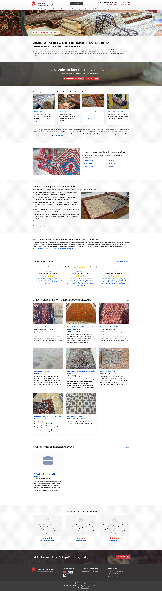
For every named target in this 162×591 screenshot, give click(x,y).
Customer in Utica (41, 327)
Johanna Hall (47, 540)
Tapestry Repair (77, 9)
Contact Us (113, 5)
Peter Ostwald (81, 540)
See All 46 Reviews (123, 262)
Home (33, 9)
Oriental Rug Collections (90, 571)
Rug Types (54, 9)
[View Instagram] (71, 572)
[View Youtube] (64, 572)
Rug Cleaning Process (41, 121)
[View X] (64, 575)
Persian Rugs (113, 163)
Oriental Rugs (88, 163)
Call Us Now (94, 78)
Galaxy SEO (85, 588)
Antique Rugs (88, 160)
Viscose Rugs (88, 166)
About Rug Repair (64, 123)
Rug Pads (87, 9)
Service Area (44, 32)
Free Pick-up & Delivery (74, 78)
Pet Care (97, 9)
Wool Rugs (112, 160)
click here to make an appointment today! (59, 248)
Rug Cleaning (42, 9)
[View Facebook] (68, 572)
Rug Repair (64, 9)
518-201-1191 (125, 5)
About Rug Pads (89, 119)
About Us (117, 9)
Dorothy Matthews (114, 540)
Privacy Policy (80, 583)
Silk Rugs (111, 166)
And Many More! (87, 170)
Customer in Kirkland (76, 416)
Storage (107, 9)
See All (127, 300)
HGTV (77, 3)
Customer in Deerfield (109, 327)
